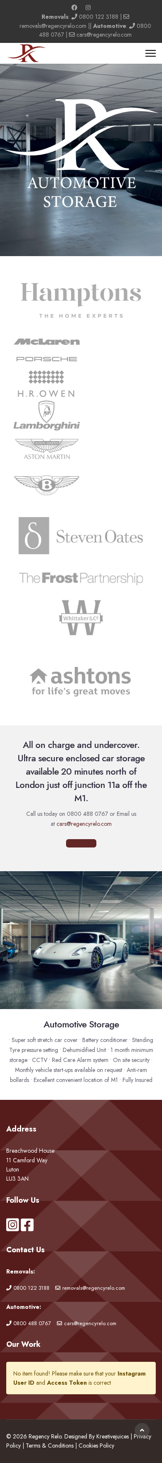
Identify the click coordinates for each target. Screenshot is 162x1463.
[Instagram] (88, 7)
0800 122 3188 (98, 16)
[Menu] (150, 53)
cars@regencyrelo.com (104, 34)
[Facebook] (74, 7)
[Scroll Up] (142, 1430)
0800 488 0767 (32, 1323)
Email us (84, 843)
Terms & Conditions (50, 1445)
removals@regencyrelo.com (53, 26)
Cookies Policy (96, 1445)
